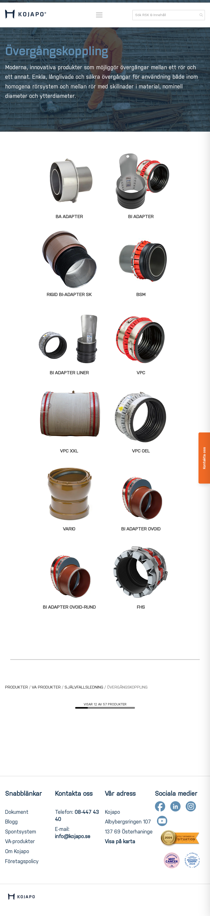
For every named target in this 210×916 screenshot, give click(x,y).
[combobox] (168, 15)
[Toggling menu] (99, 15)
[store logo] (25, 15)
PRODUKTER (17, 687)
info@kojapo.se (72, 836)
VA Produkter (47, 687)
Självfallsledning (84, 687)
